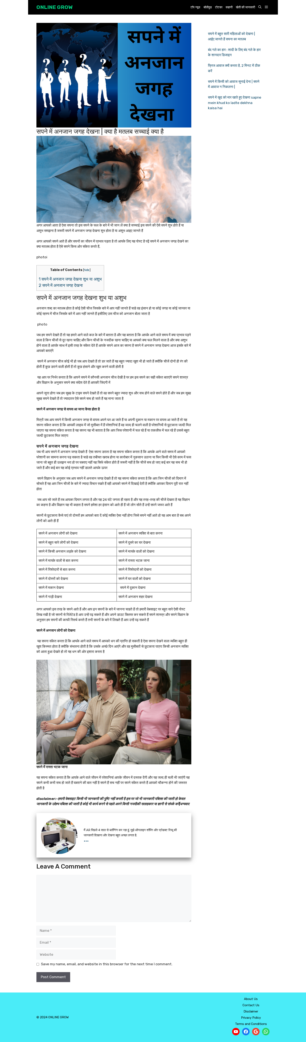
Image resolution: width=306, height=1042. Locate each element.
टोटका (218, 7)
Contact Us (251, 1005)
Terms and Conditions (251, 1024)
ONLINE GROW (54, 7)
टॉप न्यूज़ (195, 7)
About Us (251, 999)
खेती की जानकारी (245, 7)
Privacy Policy (251, 1018)
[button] (260, 7)
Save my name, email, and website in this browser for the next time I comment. (106, 964)
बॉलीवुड (208, 7)
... (86, 839)
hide (87, 270)
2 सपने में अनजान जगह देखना (61, 285)
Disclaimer (251, 1011)
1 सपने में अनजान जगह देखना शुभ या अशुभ (70, 279)
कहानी (229, 7)
